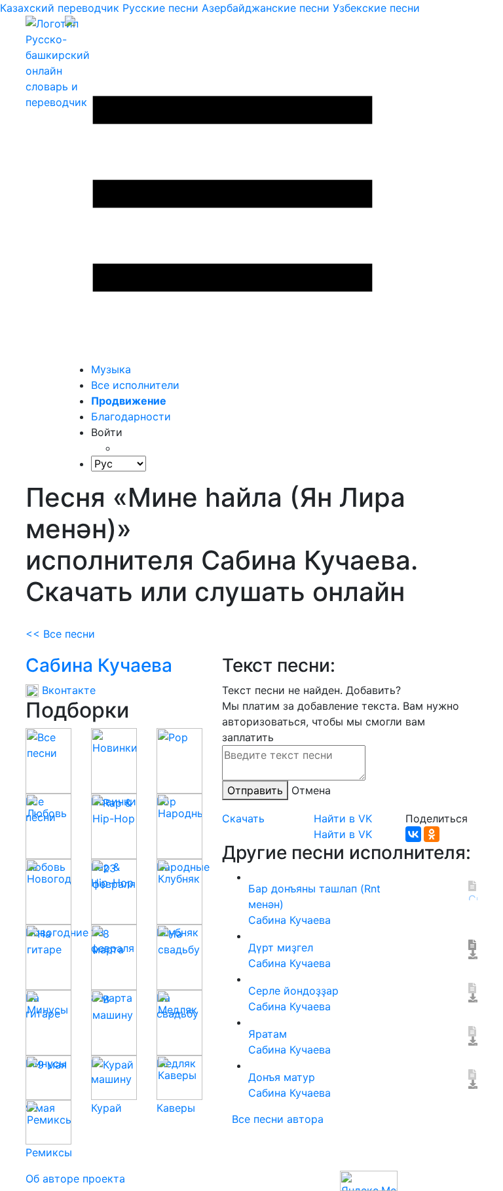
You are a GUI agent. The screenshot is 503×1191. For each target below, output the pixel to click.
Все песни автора (278, 1119)
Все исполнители (135, 385)
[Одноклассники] (431, 834)
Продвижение (128, 400)
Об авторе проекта (75, 1178)
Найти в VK (343, 818)
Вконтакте (67, 690)
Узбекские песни (376, 7)
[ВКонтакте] (413, 834)
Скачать (243, 818)
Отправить (255, 790)
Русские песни (160, 7)
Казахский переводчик (59, 7)
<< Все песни (60, 633)
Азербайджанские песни (265, 7)
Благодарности (131, 416)
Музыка (111, 369)
